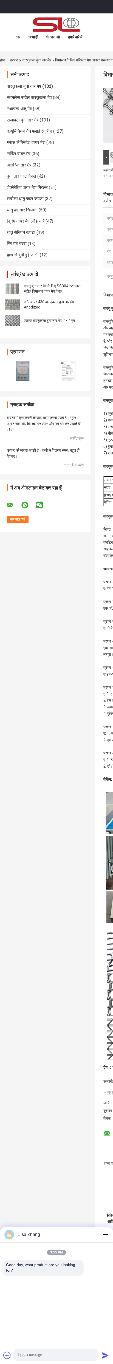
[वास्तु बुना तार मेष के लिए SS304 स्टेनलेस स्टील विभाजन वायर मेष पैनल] (12, 288)
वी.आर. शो (53, 37)
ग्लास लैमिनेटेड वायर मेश (26, 142)
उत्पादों (33, 37)
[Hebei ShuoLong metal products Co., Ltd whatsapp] (28, 505)
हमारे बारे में (75, 37)
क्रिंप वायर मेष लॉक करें (25, 221)
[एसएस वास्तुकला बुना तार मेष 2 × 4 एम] (12, 320)
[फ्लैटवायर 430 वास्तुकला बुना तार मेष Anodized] (12, 304)
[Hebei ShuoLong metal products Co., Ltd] (56, 24)
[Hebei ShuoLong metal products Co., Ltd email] (14, 505)
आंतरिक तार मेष (19, 165)
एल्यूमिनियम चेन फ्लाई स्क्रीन (29, 131)
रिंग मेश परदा (17, 243)
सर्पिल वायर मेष (18, 153)
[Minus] (105, 1234)
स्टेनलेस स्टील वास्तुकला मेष (29, 97)
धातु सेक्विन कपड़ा (21, 232)
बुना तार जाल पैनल (21, 176)
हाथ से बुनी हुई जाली (23, 254)
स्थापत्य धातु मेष (19, 108)
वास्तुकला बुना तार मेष (36, 60)
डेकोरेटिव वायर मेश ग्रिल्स (27, 187)
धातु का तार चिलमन (22, 210)
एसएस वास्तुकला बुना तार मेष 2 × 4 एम (49, 320)
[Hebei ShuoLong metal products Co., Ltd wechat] (43, 505)
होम (2, 60)
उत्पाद (14, 60)
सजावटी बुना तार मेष (23, 120)
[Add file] (7, 1355)
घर (18, 37)
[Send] (105, 1355)
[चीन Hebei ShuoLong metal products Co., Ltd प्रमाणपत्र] (22, 371)
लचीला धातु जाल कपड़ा (25, 198)
